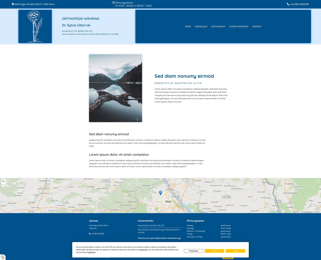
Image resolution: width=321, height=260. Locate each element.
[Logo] (35, 26)
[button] (160, 193)
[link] (218, 26)
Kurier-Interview (239, 26)
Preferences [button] (91, 252)
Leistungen (217, 26)
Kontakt (256, 26)
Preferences (193, 251)
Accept (235, 251)
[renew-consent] (3, 257)
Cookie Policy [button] (143, 250)
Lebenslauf (201, 26)
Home (188, 26)
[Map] (160, 195)
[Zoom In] (3, 181)
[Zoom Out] (3, 185)
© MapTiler (295, 212)
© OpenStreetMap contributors (310, 212)
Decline (214, 251)
